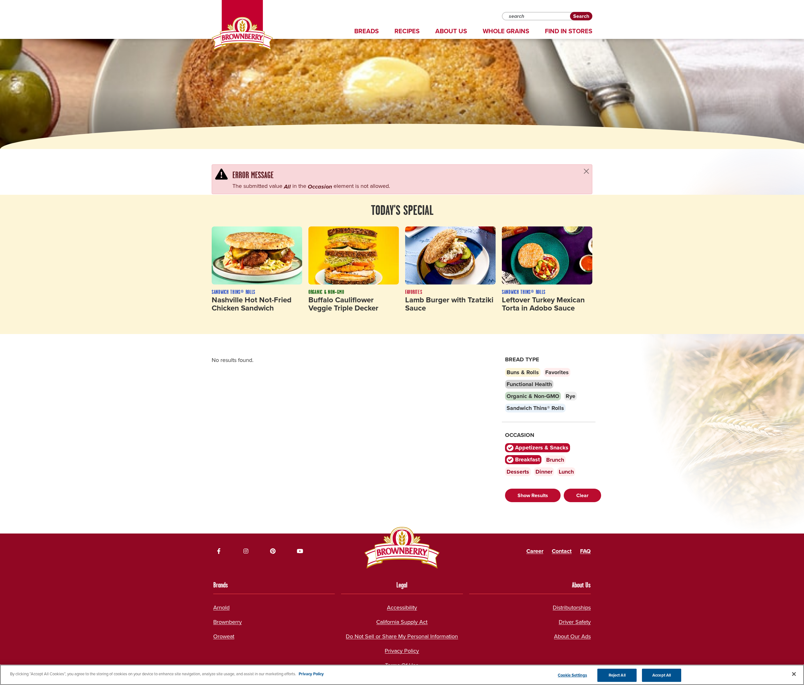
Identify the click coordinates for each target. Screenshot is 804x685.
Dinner (543, 472)
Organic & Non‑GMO (533, 396)
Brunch (555, 460)
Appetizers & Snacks (540, 447)
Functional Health (529, 384)
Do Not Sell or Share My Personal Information (402, 636)
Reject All (617, 675)
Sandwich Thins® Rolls (535, 408)
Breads (366, 31)
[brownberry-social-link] (219, 551)
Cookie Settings (572, 675)
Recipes (407, 31)
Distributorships (572, 607)
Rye (570, 396)
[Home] (242, 34)
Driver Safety (575, 622)
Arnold (221, 607)
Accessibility (402, 607)
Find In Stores (568, 31)
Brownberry (227, 622)
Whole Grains (506, 31)
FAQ (585, 551)
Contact (562, 551)
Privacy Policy (402, 651)
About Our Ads (572, 636)
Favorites (557, 372)
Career (534, 551)
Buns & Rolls (523, 372)
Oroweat (223, 636)
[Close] (586, 171)
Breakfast (526, 459)
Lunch (566, 472)
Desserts (518, 472)
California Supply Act (401, 622)
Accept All (661, 675)
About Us (451, 31)
